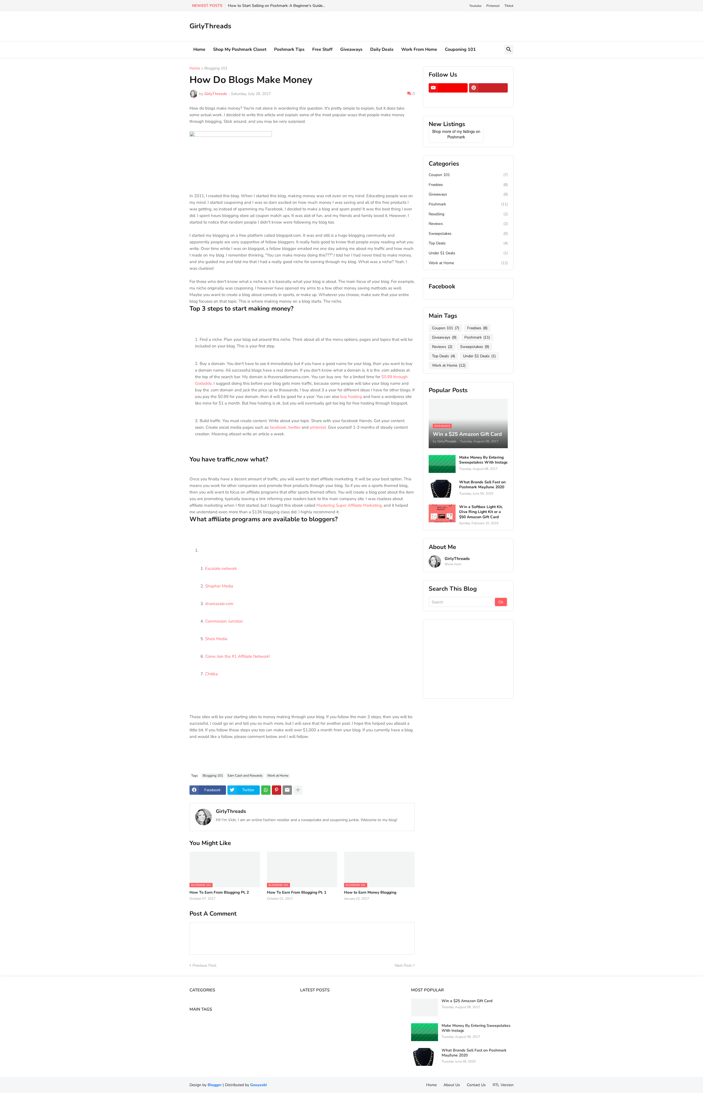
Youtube (475, 6)
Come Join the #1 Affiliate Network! (237, 656)
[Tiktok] (448, 98)
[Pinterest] (276, 790)
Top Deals (468, 243)
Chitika (211, 674)
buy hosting (351, 396)
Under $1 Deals (468, 253)
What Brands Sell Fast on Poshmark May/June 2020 (482, 485)
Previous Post (204, 965)
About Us (451, 1085)
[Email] (287, 790)
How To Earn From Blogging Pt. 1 (296, 892)
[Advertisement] (470, 658)
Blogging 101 (215, 68)
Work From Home (419, 49)
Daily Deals (382, 49)
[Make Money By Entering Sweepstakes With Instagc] (442, 464)
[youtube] (448, 88)
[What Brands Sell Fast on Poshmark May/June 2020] (442, 489)
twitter (294, 427)
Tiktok (509, 6)
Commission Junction (224, 621)
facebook (278, 427)
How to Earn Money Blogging (370, 892)
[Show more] (298, 790)
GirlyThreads (210, 26)
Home (199, 49)
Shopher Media (219, 586)
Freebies (468, 184)
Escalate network (221, 568)
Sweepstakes (468, 233)
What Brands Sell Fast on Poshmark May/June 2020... (274, 5)
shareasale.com (219, 603)
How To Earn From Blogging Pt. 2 (219, 892)
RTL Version (503, 1085)
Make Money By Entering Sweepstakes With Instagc (483, 460)
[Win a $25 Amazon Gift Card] (424, 1007)
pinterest (318, 427)
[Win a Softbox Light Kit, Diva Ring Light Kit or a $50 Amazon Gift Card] (442, 513)
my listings (466, 131)
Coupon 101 (468, 174)
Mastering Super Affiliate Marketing (349, 505)
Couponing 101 (460, 49)
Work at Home (277, 775)
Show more (453, 564)
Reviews (468, 223)
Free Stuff (322, 49)
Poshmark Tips (289, 49)
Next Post (403, 965)
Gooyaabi (258, 1085)
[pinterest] (488, 88)
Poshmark (456, 137)
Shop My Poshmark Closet (239, 49)
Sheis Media (216, 639)
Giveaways (351, 49)
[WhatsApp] (265, 790)
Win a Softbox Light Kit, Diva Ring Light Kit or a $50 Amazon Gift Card (481, 511)
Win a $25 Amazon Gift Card (467, 1001)
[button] (509, 49)
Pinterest (493, 6)
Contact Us (476, 1085)
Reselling (468, 214)
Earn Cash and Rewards (245, 775)
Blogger (215, 1085)
